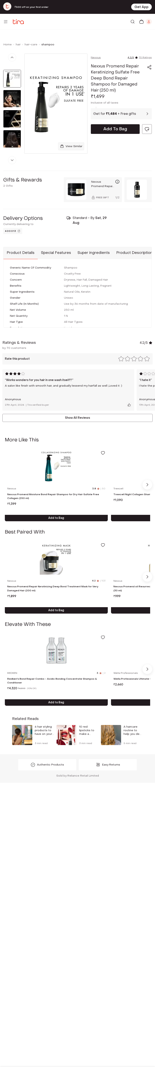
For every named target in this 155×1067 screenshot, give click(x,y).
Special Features (56, 252)
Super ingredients (94, 252)
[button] (149, 67)
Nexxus (96, 57)
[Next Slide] (147, 485)
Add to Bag (56, 518)
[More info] (117, 182)
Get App (141, 7)
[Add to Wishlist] (103, 453)
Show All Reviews (77, 418)
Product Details (21, 252)
